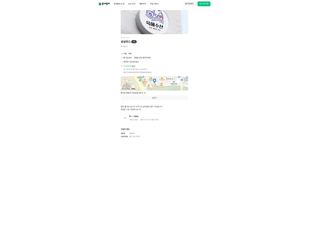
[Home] (104, 3)
